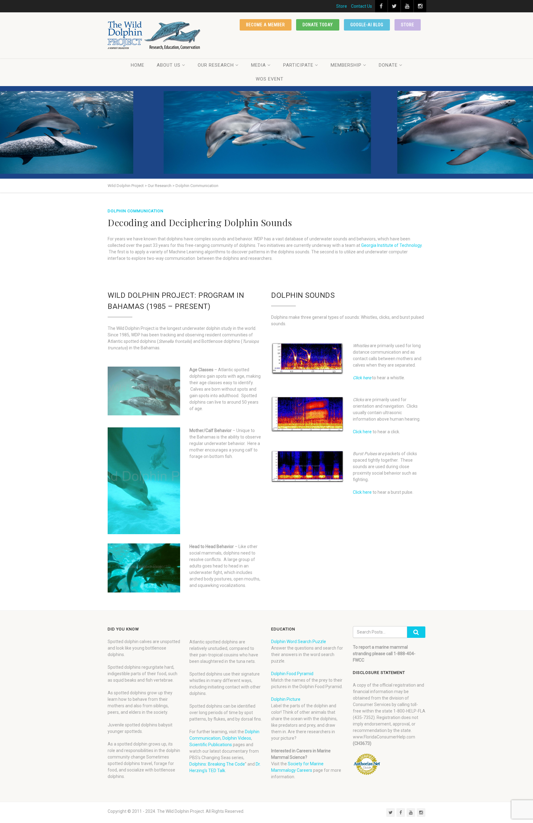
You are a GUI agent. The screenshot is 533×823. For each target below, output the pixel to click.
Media (258, 65)
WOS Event (269, 79)
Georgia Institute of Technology (391, 245)
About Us (168, 65)
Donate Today (318, 24)
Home (137, 65)
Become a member (265, 24)
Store (341, 6)
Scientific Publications (210, 744)
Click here (362, 377)
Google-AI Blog (366, 24)
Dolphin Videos (236, 738)
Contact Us (361, 6)
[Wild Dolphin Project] (154, 35)
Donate (388, 65)
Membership (346, 65)
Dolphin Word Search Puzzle (298, 641)
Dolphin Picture (285, 699)
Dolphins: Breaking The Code (217, 764)
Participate (298, 65)
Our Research (216, 65)
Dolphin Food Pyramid (292, 673)
